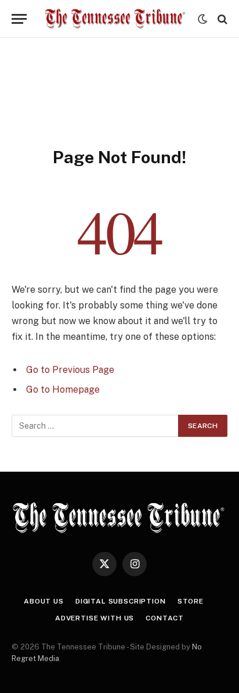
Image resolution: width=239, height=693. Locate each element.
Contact (165, 618)
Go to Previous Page (70, 369)
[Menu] (19, 19)
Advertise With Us (94, 618)
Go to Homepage (63, 389)
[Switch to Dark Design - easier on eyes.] (202, 19)
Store (191, 601)
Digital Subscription (120, 601)
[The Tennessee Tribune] (115, 19)
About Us (44, 601)
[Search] (221, 19)
